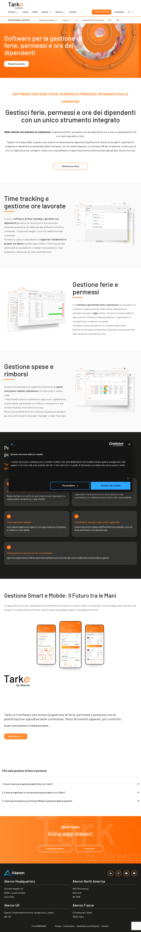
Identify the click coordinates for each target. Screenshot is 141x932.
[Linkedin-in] (110, 873)
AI (77, 20)
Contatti (72, 12)
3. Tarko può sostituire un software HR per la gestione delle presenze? (37, 800)
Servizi (25, 12)
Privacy (58, 926)
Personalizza (68, 486)
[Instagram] (118, 873)
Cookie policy (69, 926)
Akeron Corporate (101, 12)
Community (119, 12)
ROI (110, 20)
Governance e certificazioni (88, 926)
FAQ (117, 20)
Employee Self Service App (93, 20)
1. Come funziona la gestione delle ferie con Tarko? (27, 784)
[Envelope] (134, 873)
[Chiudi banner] (129, 444)
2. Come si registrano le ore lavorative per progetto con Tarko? (33, 792)
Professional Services (19, 20)
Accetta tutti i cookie (110, 486)
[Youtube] (126, 873)
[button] (70, 784)
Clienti (35, 12)
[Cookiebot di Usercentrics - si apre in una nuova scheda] (111, 444)
